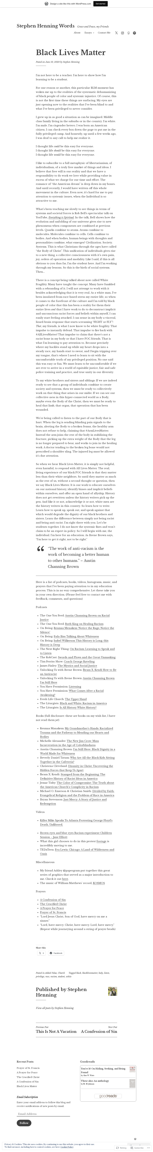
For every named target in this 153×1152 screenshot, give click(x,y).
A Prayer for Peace (52, 908)
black (78, 973)
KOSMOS (99, 883)
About (77, 32)
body (101, 973)
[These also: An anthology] (132, 1087)
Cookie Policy (67, 1147)
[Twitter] (116, 32)
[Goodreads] (128, 32)
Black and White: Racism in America (83, 703)
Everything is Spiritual (61, 217)
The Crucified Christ (53, 903)
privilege (40, 976)
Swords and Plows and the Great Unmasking (86, 657)
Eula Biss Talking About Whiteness (76, 636)
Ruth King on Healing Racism (84, 623)
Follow (24, 1123)
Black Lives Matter (27, 1086)
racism (54, 976)
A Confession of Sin (53, 899)
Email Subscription (27, 1097)
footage (101, 841)
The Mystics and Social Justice (77, 665)
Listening (75, 686)
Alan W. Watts (88, 1075)
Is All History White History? (78, 707)
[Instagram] (122, 32)
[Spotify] (134, 32)
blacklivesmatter (89, 973)
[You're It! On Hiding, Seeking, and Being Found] (132, 1071)
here (65, 878)
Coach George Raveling (79, 661)
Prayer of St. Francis (53, 912)
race (47, 976)
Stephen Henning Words (46, 26)
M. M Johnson (88, 1084)
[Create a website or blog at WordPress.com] (135, 1139)
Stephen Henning (71, 62)
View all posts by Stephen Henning (55, 1008)
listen (106, 973)
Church (61, 973)
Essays (88, 32)
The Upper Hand (76, 699)
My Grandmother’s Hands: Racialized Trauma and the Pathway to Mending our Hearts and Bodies (76, 732)
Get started (100, 4)
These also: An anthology (95, 1081)
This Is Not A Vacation (56, 1030)
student (61, 976)
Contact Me (104, 32)
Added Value (51, 973)
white (68, 976)
